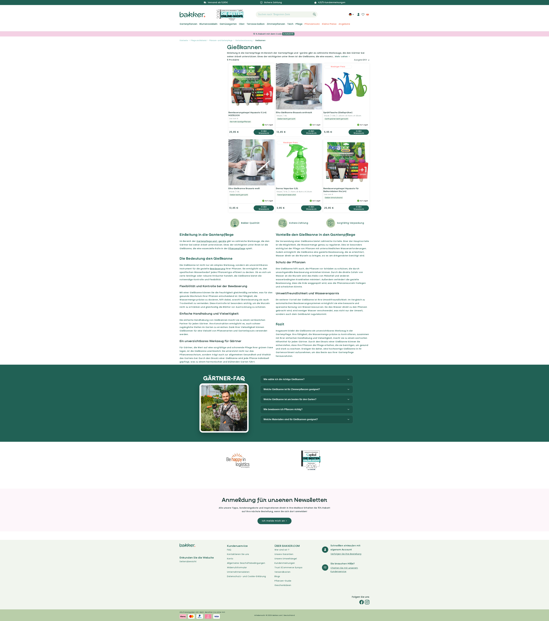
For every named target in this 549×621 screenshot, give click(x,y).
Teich (290, 24)
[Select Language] (351, 15)
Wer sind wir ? (281, 549)
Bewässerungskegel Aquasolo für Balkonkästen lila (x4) (341, 190)
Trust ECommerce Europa (288, 567)
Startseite (184, 40)
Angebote (344, 24)
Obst (241, 24)
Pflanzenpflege (236, 248)
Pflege (299, 24)
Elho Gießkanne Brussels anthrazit (294, 112)
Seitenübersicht (188, 561)
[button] (250, 14)
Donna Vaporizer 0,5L (287, 188)
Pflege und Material (198, 40)
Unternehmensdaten (238, 572)
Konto (230, 558)
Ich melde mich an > (274, 520)
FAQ (229, 549)
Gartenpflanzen (188, 24)
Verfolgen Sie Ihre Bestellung (346, 553)
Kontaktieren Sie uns (238, 554)
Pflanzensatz (312, 24)
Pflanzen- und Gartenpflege (220, 40)
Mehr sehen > (342, 56)
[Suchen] (314, 14)
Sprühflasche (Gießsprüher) (338, 112)
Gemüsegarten (228, 24)
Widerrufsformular (237, 567)
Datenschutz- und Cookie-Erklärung (246, 576)
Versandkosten (282, 572)
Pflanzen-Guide (282, 580)
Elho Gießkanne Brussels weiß (244, 188)
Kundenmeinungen (284, 563)
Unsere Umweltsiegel (285, 558)
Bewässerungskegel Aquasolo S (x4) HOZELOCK (247, 114)
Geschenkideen (282, 585)
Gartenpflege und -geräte (211, 241)
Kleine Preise (329, 24)
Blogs (277, 576)
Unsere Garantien (283, 554)
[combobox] (287, 14)
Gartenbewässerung (243, 40)
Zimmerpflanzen (276, 24)
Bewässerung (217, 268)
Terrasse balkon (256, 24)
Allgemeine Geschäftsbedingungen (246, 563)
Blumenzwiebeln (208, 24)
